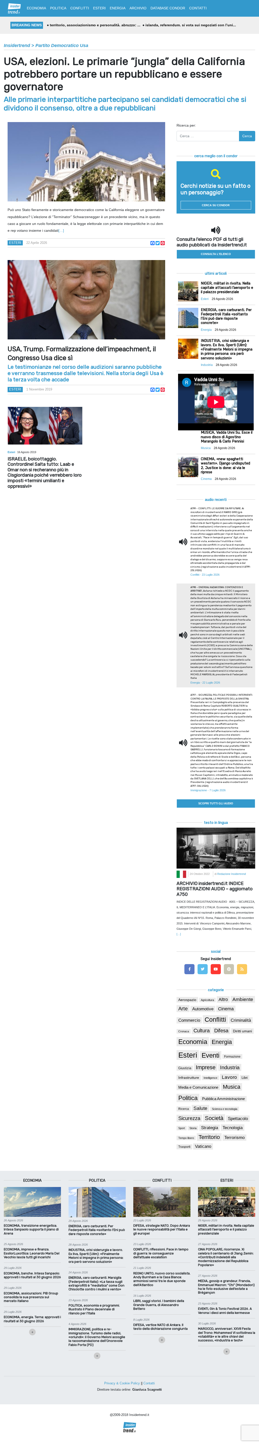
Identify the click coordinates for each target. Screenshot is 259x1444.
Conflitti (215, 1019)
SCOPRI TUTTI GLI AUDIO (215, 803)
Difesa (221, 1030)
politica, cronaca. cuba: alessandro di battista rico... (193, 25)
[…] (61, 230)
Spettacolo (238, 1118)
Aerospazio (187, 1000)
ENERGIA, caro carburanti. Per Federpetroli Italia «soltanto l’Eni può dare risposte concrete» (97, 1230)
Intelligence (210, 1077)
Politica (188, 1097)
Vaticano (203, 1146)
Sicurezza (189, 1118)
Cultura (201, 1030)
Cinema (226, 1008)
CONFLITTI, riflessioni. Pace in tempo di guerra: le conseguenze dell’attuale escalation (160, 1253)
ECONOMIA (36, 8)
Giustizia (184, 1068)
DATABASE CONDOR (167, 8)
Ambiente (242, 999)
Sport (181, 1128)
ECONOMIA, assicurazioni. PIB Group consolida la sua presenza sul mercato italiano (31, 1297)
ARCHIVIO (138, 8)
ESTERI (99, 8)
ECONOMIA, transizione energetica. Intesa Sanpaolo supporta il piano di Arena (31, 1229)
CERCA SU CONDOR (216, 205)
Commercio (189, 1020)
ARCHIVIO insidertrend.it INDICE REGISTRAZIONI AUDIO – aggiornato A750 (215, 889)
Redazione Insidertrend (231, 873)
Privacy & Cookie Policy (122, 1383)
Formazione (232, 1056)
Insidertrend (17, 45)
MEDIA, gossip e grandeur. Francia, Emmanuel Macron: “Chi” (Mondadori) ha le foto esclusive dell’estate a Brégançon (226, 1286)
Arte (183, 1008)
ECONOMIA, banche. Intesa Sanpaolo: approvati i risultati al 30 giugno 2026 (32, 1275)
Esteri (15, 243)
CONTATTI (198, 8)
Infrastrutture (188, 1078)
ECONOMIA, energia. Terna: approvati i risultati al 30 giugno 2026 (32, 1319)
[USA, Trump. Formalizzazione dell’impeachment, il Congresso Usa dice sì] (86, 299)
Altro (223, 999)
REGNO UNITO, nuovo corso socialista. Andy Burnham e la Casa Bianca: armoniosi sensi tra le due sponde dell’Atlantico (161, 1279)
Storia (193, 1128)
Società (214, 1118)
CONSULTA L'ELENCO (216, 253)
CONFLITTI (79, 8)
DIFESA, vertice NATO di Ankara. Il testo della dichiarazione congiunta (160, 1327)
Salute (200, 1108)
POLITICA (58, 8)
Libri (245, 1078)
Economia (192, 1041)
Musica (231, 1087)
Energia (222, 1042)
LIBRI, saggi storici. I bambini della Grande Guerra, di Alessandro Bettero (158, 1305)
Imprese (205, 1067)
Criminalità (241, 1020)
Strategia (209, 1127)
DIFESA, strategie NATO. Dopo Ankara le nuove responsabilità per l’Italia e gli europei (161, 1229)
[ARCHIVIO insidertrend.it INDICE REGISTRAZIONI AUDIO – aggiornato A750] (216, 848)
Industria (230, 1067)
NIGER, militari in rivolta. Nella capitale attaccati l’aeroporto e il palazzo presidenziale (226, 1229)
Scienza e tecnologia (224, 1108)
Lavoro (229, 1077)
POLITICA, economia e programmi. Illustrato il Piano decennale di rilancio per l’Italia (94, 1309)
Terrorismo (234, 1137)
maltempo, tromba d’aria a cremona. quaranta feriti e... (96, 25)
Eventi (211, 1055)
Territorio (209, 1137)
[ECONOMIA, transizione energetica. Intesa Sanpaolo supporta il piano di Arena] (32, 1202)
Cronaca (183, 1031)
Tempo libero (186, 1137)
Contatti (149, 1383)
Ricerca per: (186, 125)
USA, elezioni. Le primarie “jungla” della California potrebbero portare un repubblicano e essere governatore (124, 74)
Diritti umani (242, 1031)
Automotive (202, 1009)
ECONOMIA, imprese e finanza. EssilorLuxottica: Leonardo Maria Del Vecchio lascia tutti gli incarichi (31, 1253)
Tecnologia (233, 1127)
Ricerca (183, 1109)
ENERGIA (117, 8)
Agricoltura (207, 1000)
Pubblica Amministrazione (223, 1099)
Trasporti (184, 1147)
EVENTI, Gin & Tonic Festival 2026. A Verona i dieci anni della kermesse (225, 1310)
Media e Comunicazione (198, 1087)
